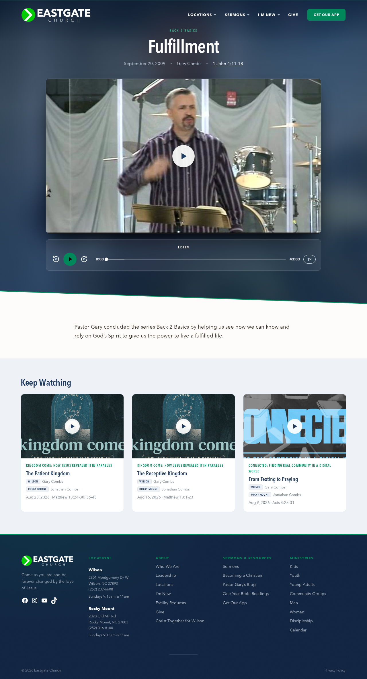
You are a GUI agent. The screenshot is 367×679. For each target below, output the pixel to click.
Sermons (235, 14)
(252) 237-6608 (101, 589)
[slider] (196, 259)
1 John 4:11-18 (228, 63)
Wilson (95, 569)
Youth (295, 575)
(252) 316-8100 (101, 627)
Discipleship (301, 620)
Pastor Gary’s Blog (239, 584)
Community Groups (308, 593)
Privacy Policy (335, 670)
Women (297, 612)
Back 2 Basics (183, 30)
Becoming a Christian (242, 575)
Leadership (166, 575)
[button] (183, 156)
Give (293, 14)
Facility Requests (171, 602)
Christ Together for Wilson (180, 620)
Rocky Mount (101, 608)
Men (294, 602)
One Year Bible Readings (246, 593)
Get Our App (326, 15)
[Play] (70, 259)
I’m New (163, 593)
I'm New (267, 14)
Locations (200, 14)
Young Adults (302, 584)
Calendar (298, 630)
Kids (294, 566)
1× (309, 259)
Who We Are (167, 566)
